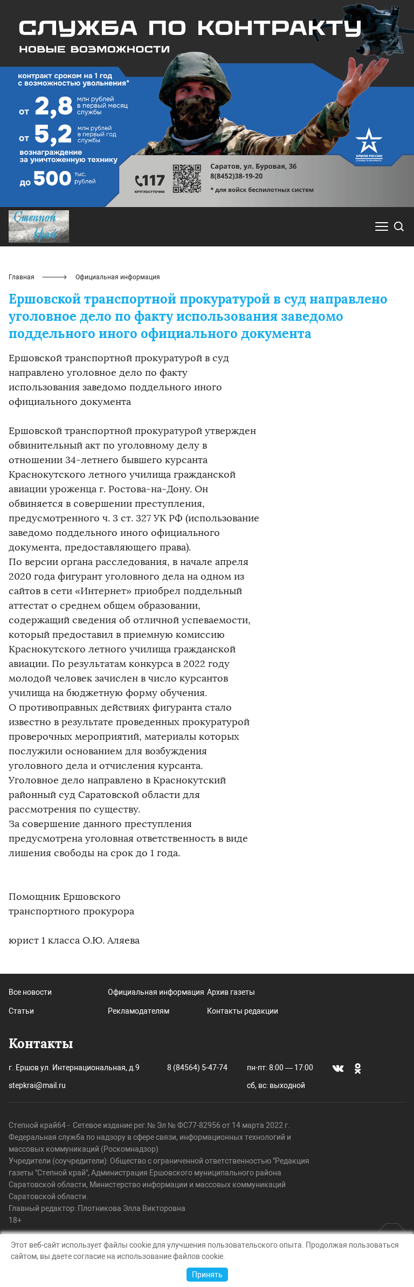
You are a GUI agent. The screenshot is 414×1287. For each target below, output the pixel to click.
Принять (207, 1274)
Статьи (21, 1011)
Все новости (30, 992)
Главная (21, 277)
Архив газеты (231, 992)
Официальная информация (156, 992)
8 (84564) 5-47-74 (197, 1067)
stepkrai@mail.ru (37, 1085)
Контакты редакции (242, 1011)
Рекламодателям (138, 1011)
